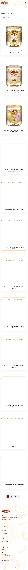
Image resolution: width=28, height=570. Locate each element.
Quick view (23, 24)
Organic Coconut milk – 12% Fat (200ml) (14, 248)
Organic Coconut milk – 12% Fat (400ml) (14, 287)
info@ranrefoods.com (8, 560)
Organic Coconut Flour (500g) (14, 209)
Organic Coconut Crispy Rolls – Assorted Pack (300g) (14, 170)
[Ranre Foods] (4, 2)
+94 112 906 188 (7, 557)
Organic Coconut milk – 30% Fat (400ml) (14, 485)
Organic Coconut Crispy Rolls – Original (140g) (14, 91)
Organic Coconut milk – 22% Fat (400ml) (14, 445)
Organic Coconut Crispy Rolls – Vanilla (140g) (14, 130)
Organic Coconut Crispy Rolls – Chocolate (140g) (14, 51)
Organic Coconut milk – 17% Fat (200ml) (14, 327)
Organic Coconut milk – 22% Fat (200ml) (14, 406)
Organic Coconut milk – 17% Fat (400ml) (14, 366)
